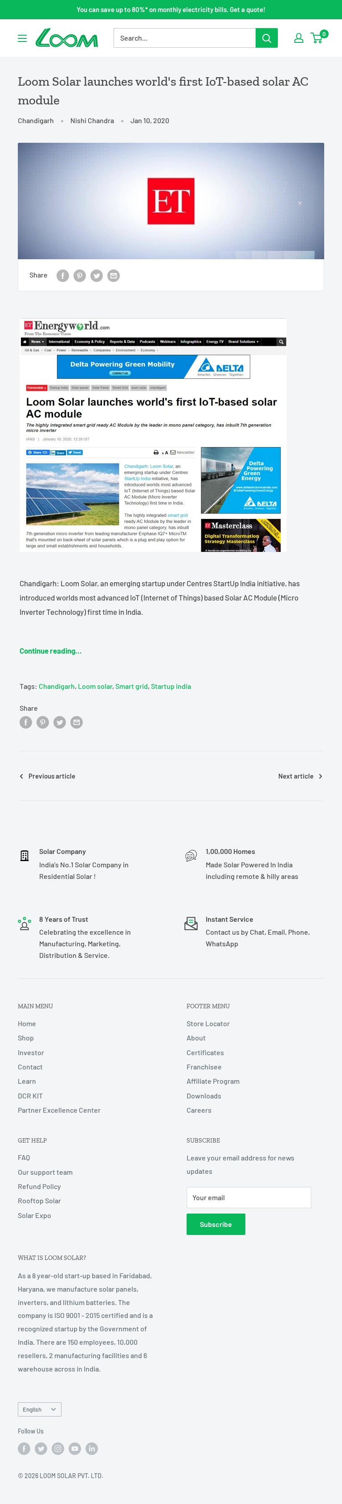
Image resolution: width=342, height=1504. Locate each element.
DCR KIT (30, 1095)
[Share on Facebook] (63, 275)
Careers (199, 1110)
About (196, 1037)
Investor (31, 1052)
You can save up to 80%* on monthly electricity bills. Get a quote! (171, 9)
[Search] (267, 38)
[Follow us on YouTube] (75, 1448)
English (32, 1409)
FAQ (24, 1157)
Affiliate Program (213, 1081)
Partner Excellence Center (59, 1110)
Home (27, 1023)
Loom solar (95, 686)
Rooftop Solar (39, 1200)
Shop (26, 1037)
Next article (296, 776)
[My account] (298, 38)
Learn (27, 1081)
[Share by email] (113, 275)
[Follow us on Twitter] (41, 1448)
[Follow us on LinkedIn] (92, 1448)
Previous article (51, 776)
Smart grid (131, 686)
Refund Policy (39, 1186)
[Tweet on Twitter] (96, 275)
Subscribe (216, 1224)
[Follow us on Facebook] (24, 1448)
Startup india (171, 686)
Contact (30, 1066)
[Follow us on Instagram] (58, 1448)
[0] (316, 38)
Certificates (205, 1052)
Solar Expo (34, 1215)
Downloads (204, 1095)
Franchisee (204, 1066)
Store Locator (208, 1023)
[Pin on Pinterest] (79, 275)
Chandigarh (36, 120)
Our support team (45, 1172)
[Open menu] (22, 38)
